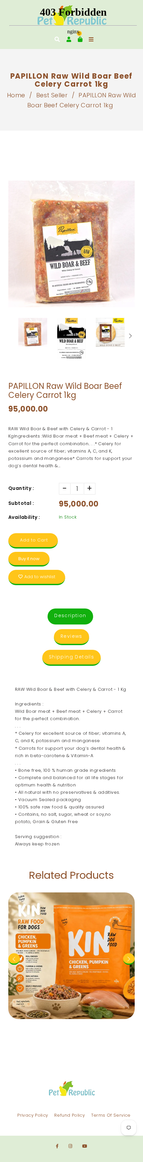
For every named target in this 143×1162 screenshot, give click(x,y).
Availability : (24, 517)
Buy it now (29, 559)
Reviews (71, 636)
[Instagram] (70, 1146)
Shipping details (71, 656)
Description (70, 615)
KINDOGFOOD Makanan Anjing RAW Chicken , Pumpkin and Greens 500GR (72, 911)
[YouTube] (84, 1146)
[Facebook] (57, 1146)
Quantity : (21, 488)
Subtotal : (21, 503)
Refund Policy (69, 1115)
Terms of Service (111, 1115)
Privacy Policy (32, 1115)
